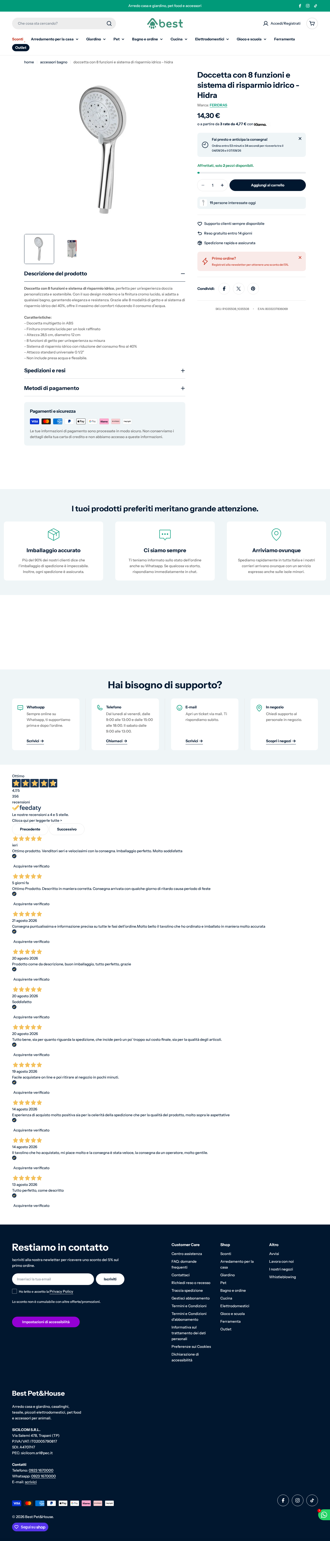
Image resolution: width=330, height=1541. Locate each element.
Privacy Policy (173, 832)
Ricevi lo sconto (165, 819)
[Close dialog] (213, 696)
